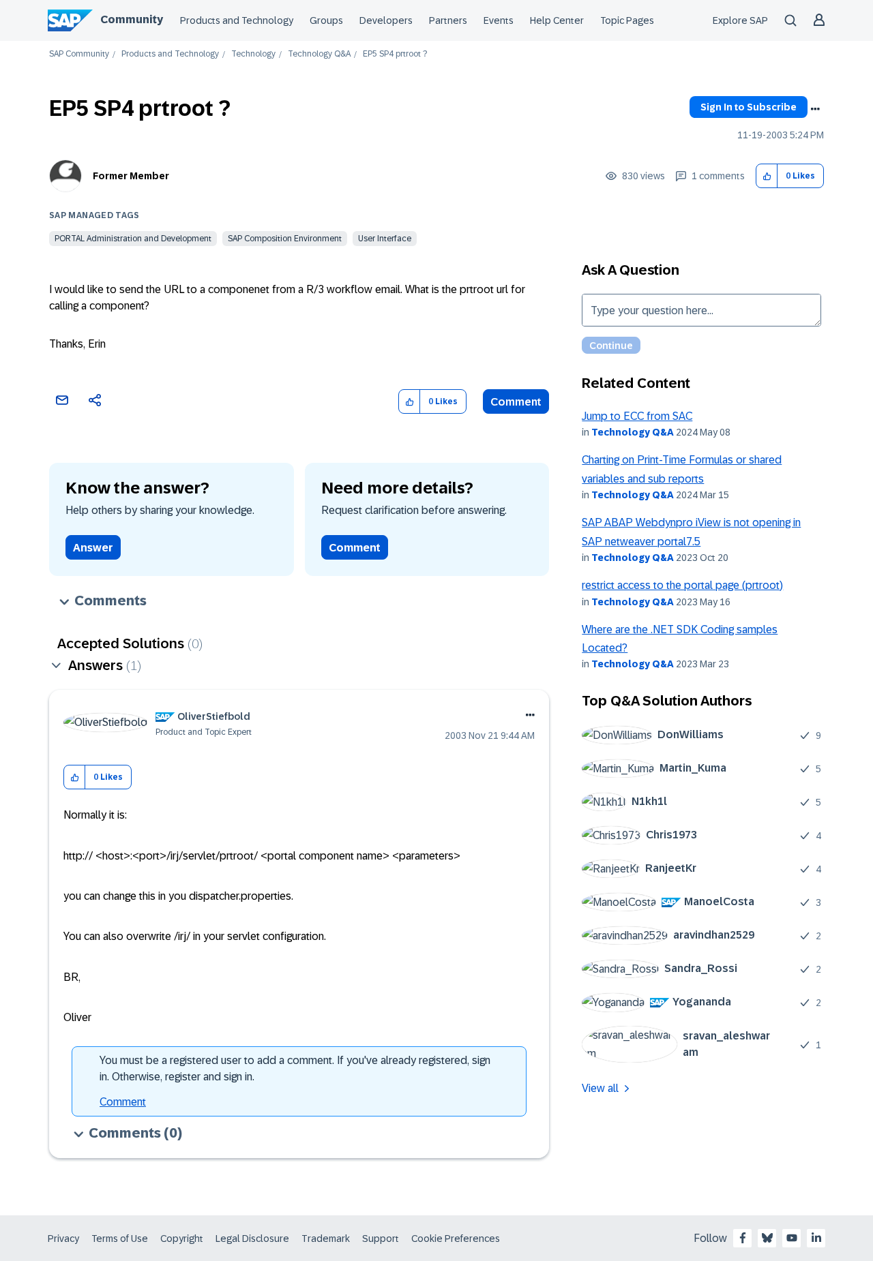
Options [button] (815, 109)
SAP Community (79, 54)
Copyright (181, 1238)
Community (131, 19)
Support (380, 1238)
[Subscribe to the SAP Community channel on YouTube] (791, 1237)
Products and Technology (236, 20)
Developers (386, 20)
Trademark (325, 1238)
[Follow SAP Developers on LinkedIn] (816, 1237)
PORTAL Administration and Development (133, 238)
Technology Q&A (319, 54)
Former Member (131, 175)
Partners (448, 20)
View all (600, 1088)
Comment (516, 402)
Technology (253, 54)
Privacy (63, 1238)
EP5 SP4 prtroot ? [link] (395, 54)
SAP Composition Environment (285, 238)
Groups (326, 20)
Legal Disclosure (252, 1238)
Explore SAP (740, 20)
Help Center (557, 20)
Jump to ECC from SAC (637, 416)
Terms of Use (119, 1238)
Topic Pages (627, 20)
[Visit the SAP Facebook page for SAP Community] (742, 1237)
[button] (767, 176)
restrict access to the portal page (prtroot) (682, 585)
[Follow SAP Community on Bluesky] (767, 1237)
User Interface (384, 238)
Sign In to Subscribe (748, 107)
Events (499, 20)
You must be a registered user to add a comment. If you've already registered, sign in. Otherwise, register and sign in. (295, 1068)
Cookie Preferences (455, 1238)
